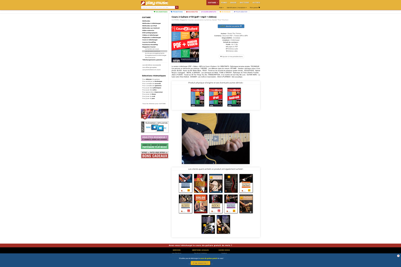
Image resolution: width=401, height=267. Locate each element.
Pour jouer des (151, 88)
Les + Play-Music (176, 253)
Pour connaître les (151, 83)
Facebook (224, 253)
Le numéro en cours (152, 49)
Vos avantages (161, 12)
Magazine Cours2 (148, 47)
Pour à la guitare (151, 79)
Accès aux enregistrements (154, 53)
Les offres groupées (149, 67)
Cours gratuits (209, 12)
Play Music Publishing (200, 253)
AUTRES (256, 3)
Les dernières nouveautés (151, 65)
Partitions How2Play (150, 44)
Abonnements (150, 57)
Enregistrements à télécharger (155, 55)
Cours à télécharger (150, 40)
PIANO (224, 3)
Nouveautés (193, 12)
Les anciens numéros (152, 51)
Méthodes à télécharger (151, 23)
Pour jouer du (149, 94)
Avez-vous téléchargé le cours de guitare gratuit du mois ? (200, 245)
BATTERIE (244, 3)
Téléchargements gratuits (152, 60)
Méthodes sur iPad (149, 26)
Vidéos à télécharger (150, 35)
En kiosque (225, 12)
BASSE (233, 3)
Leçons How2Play (149, 42)
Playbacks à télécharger (151, 37)
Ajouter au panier (230, 26)
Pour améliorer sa (152, 81)
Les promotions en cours (151, 69)
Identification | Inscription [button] (236, 8)
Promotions (177, 12)
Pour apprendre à (152, 92)
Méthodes (146, 21)
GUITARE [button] (212, 3)
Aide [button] (221, 8)
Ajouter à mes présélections (232, 56)
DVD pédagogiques (149, 33)
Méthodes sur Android (150, 28)
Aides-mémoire (148, 30)
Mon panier (254, 8)
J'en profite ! (200, 263)
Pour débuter (241, 12)
